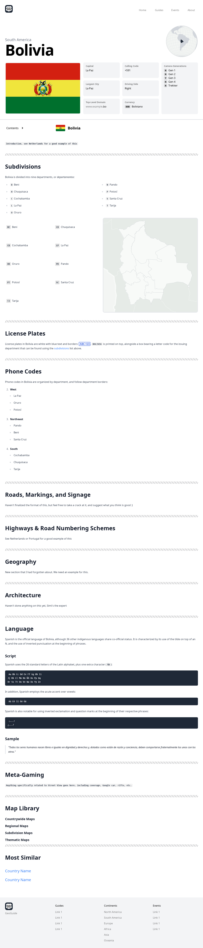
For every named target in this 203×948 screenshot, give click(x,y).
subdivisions (61, 348)
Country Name (18, 870)
